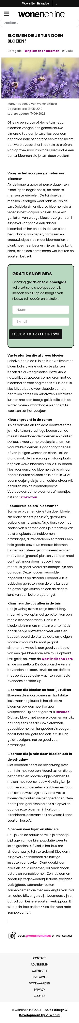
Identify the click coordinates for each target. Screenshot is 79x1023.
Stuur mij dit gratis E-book (35, 334)
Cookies (39, 995)
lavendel (63, 712)
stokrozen (28, 497)
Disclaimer (39, 977)
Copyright (39, 970)
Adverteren (39, 964)
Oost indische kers (57, 659)
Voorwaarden (39, 983)
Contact (39, 958)
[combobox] (39, 23)
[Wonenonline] (39, 13)
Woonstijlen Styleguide (35, 3)
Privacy (39, 989)
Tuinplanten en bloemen (41, 51)
